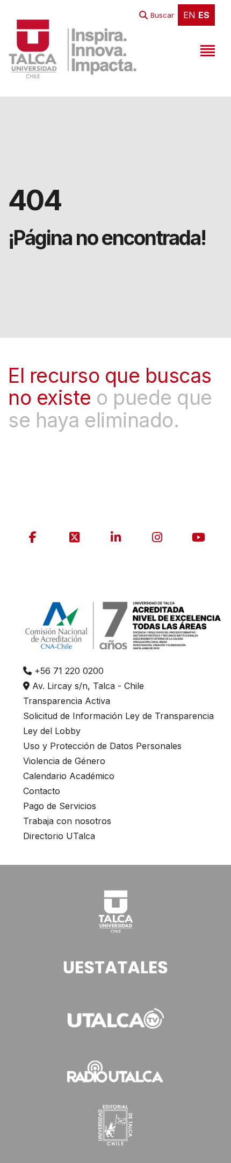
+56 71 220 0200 (68, 670)
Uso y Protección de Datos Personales (102, 745)
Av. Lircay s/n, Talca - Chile (87, 685)
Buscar (162, 15)
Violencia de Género (64, 760)
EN (189, 15)
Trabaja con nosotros (67, 821)
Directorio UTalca (59, 836)
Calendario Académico (68, 776)
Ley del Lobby (52, 730)
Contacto (41, 791)
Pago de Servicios (59, 806)
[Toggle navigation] (206, 49)
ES (204, 15)
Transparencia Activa (66, 700)
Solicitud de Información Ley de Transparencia (118, 715)
